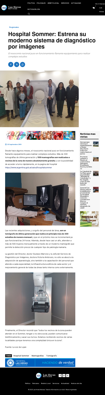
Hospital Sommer (21, 355)
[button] (29, 14)
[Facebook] (10, 64)
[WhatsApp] (22, 64)
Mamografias (38, 355)
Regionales (14, 27)
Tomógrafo (51, 355)
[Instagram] (63, 375)
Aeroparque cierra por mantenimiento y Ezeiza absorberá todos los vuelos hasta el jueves (86, 148)
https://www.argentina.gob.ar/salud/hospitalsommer (28, 167)
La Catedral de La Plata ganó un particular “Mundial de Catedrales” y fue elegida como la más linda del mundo (85, 178)
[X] (16, 64)
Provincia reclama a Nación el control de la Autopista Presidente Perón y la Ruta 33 (86, 162)
